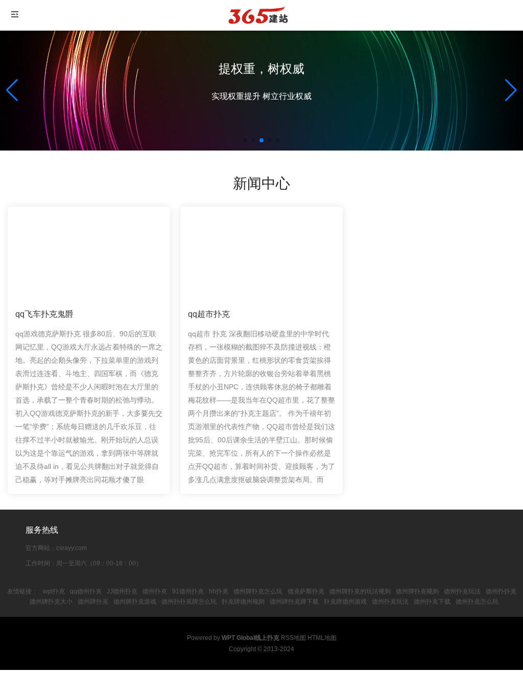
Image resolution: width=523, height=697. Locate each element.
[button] (511, 90)
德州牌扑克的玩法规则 (360, 591)
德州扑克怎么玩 (477, 601)
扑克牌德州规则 (243, 601)
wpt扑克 (54, 591)
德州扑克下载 (432, 601)
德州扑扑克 (501, 591)
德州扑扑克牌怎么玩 (189, 601)
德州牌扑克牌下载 (294, 601)
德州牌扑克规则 (417, 591)
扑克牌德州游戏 (345, 601)
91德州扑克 (188, 591)
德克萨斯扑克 (306, 591)
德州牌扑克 (93, 601)
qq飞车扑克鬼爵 (44, 314)
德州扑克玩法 (462, 591)
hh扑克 (218, 591)
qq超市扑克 (209, 314)
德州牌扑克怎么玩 (257, 591)
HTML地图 (322, 637)
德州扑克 (154, 591)
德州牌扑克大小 (51, 601)
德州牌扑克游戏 (134, 601)
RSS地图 (293, 637)
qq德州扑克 (86, 591)
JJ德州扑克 (122, 591)
